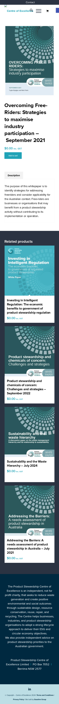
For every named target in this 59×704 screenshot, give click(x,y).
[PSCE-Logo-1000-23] (24, 11)
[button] (57, 10)
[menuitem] (30, 2)
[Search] (30, 11)
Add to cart (13, 155)
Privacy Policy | (19, 699)
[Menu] (37, 11)
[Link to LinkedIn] (29, 691)
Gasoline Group (40, 699)
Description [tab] (14, 175)
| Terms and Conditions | (45, 695)
